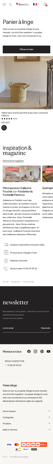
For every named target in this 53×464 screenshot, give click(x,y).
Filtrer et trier (26, 49)
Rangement (16, 282)
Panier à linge (28, 282)
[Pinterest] (42, 352)
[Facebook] (29, 352)
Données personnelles (19, 457)
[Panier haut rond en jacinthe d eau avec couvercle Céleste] (4, 127)
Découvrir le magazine (13, 160)
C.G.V (5, 457)
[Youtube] (48, 352)
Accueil (6, 282)
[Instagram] (36, 352)
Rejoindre (45, 328)
